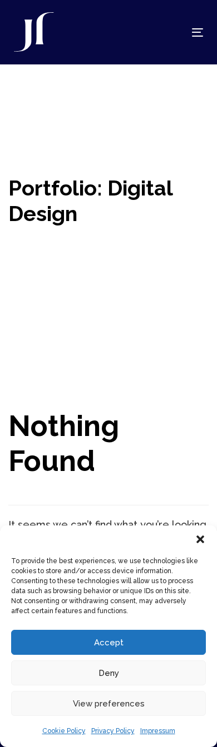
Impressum (157, 731)
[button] (200, 539)
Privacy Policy (113, 731)
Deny (108, 673)
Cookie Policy (64, 731)
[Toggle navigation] (171, 32)
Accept (109, 643)
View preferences (109, 704)
